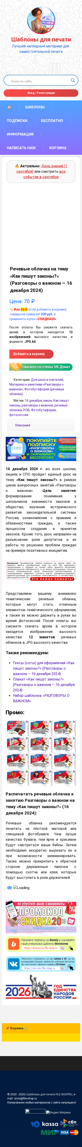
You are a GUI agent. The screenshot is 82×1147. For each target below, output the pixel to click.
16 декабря (33, 400)
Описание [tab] (22, 425)
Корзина (58, 148)
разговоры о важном (37, 405)
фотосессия (18, 415)
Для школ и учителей (47, 380)
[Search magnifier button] (73, 80)
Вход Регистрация (41, 93)
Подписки (17, 121)
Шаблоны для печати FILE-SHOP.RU (49, 1094)
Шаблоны (35, 107)
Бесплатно (52, 121)
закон (47, 400)
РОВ (26, 410)
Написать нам (21, 148)
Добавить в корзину (29, 354)
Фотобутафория (43, 410)
